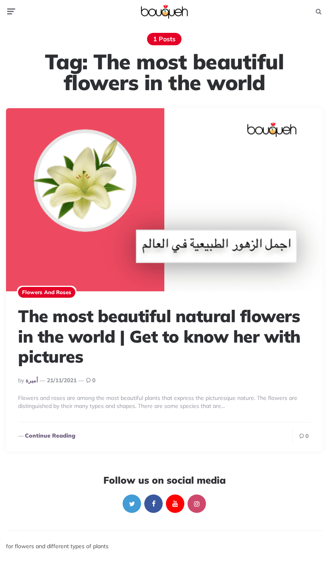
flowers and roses (46, 292)
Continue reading (50, 435)
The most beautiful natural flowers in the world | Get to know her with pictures (159, 336)
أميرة (32, 380)
